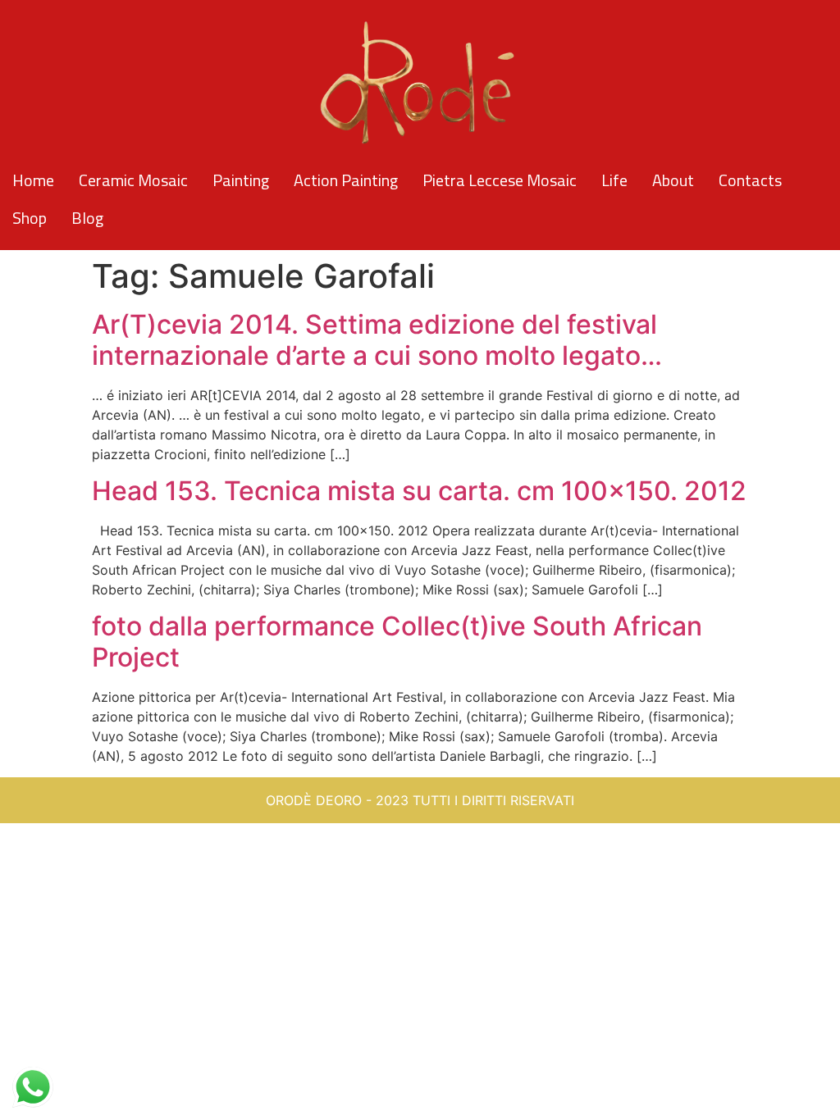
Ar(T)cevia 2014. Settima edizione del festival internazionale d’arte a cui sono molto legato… (377, 339)
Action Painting (346, 180)
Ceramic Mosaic (133, 180)
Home (33, 180)
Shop (29, 217)
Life (614, 180)
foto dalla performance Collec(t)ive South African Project (397, 641)
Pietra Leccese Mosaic (499, 180)
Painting (240, 180)
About (673, 180)
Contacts (750, 180)
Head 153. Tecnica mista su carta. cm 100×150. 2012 (419, 491)
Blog (87, 217)
